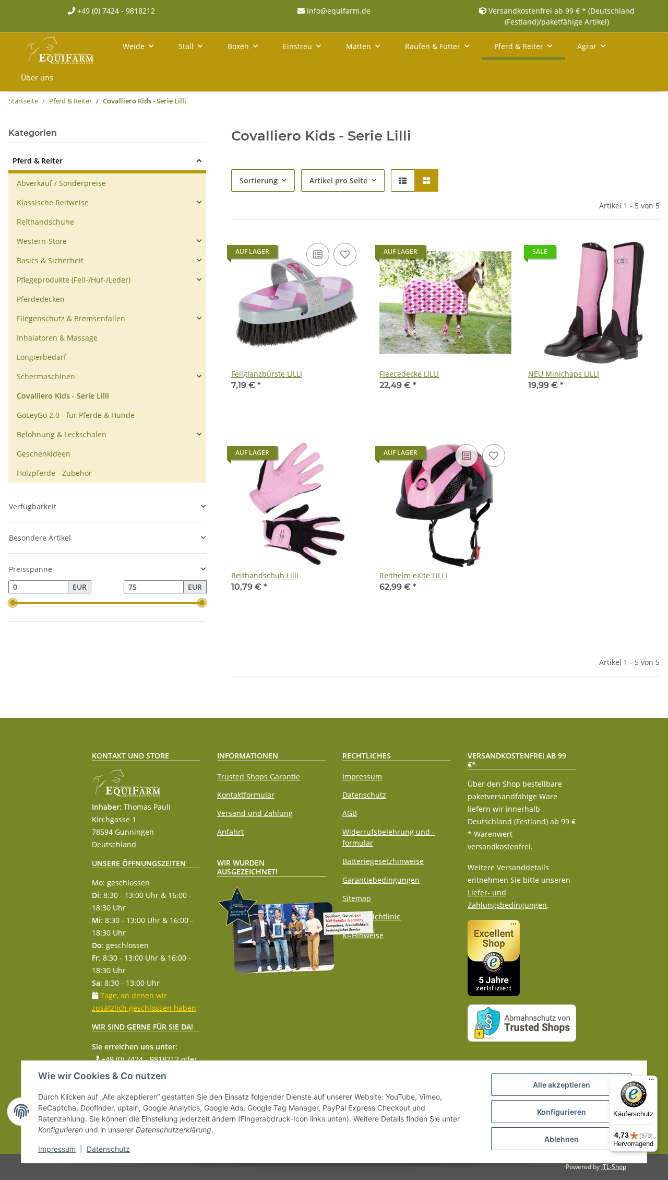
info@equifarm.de (338, 11)
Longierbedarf (41, 357)
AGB (349, 813)
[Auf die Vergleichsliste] (317, 254)
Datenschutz (364, 795)
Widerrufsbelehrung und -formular (388, 837)
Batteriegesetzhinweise (383, 861)
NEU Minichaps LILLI (563, 374)
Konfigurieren (561, 1111)
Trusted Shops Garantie (258, 776)
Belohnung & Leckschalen (61, 434)
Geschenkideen (43, 454)
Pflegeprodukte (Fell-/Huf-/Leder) (73, 280)
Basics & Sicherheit (50, 260)
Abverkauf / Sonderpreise (61, 183)
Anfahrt (230, 832)
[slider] (12, 603)
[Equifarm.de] (59, 48)
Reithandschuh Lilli (265, 575)
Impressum (362, 776)
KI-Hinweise (363, 935)
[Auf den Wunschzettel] (344, 254)
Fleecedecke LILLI (409, 374)
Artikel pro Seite (338, 180)
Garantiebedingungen (381, 880)
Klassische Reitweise (53, 202)
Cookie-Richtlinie (371, 916)
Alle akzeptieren (561, 1084)
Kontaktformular (246, 795)
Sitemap (356, 898)
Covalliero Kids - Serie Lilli (63, 396)
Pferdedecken (41, 299)
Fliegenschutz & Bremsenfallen (71, 318)
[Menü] (651, 1082)
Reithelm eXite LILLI (413, 575)
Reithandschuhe (45, 222)
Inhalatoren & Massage (57, 338)
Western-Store (42, 241)
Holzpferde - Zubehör (54, 473)
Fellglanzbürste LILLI (266, 374)
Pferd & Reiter (38, 161)
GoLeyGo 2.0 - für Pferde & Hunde (76, 415)
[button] (403, 180)
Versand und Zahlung (255, 813)
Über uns (37, 78)
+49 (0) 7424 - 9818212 (115, 11)
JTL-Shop (613, 1166)
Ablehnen (561, 1139)
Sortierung (259, 180)
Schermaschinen (46, 376)
